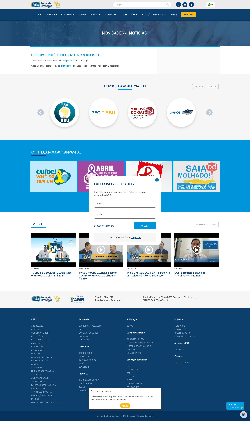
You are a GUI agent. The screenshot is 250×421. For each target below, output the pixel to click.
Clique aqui (136, 237)
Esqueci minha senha (104, 225)
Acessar (145, 225)
